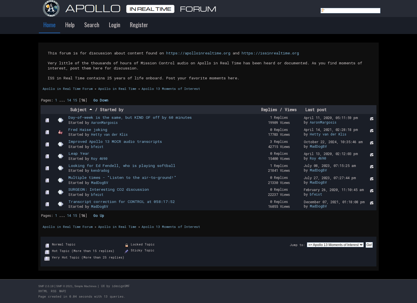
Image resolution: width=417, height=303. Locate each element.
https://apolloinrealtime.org (198, 53)
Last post (316, 109)
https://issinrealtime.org (270, 53)
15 (75, 100)
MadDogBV (318, 146)
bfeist (97, 146)
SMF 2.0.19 (46, 286)
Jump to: (297, 245)
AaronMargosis (104, 122)
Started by (112, 109)
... (63, 100)
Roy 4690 (99, 158)
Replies (269, 109)
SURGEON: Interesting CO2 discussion (108, 189)
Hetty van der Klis (109, 134)
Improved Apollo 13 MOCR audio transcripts (115, 141)
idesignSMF (121, 286)
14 (69, 100)
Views (291, 109)
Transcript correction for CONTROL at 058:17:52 (121, 201)
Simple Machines (85, 286)
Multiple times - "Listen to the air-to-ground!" (122, 177)
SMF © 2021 (64, 286)
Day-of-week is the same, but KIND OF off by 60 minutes (130, 117)
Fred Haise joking (87, 129)
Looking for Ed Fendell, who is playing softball (121, 165)
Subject (79, 109)
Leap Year (78, 153)
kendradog (100, 170)
